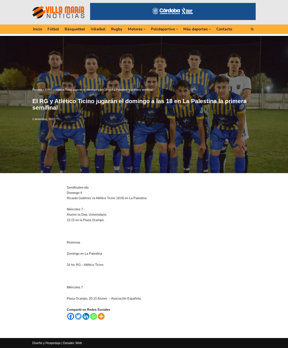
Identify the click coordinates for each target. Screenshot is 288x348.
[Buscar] (252, 29)
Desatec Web (72, 343)
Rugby (116, 29)
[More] (101, 316)
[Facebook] (70, 316)
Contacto (224, 29)
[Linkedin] (85, 316)
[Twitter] (78, 316)
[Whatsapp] (93, 316)
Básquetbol (75, 29)
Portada (37, 89)
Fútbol (53, 29)
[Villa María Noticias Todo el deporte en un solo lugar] (58, 12)
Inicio (37, 29)
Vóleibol (98, 29)
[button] (145, 29)
